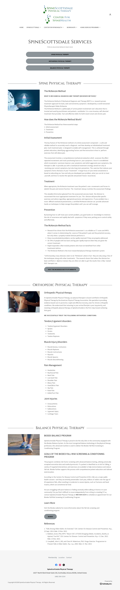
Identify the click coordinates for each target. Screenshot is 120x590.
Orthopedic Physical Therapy (60, 61)
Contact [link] (69, 557)
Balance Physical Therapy (60, 68)
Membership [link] (52, 557)
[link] (60, 14)
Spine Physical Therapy (60, 54)
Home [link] (22, 27)
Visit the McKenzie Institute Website (62, 269)
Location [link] (61, 557)
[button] (110, 14)
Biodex (50, 517)
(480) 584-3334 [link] (60, 576)
